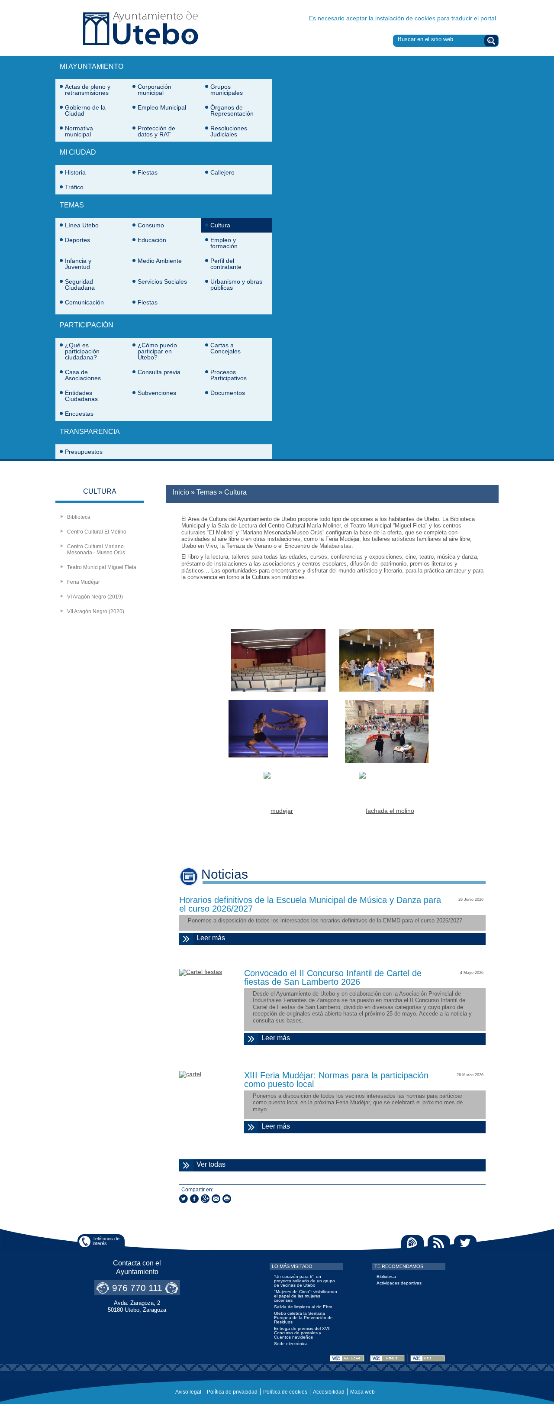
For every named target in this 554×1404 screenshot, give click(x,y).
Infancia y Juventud (78, 263)
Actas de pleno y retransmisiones (87, 89)
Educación (152, 239)
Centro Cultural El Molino (96, 532)
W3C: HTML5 (387, 1358)
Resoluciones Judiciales (228, 131)
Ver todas (244, 1164)
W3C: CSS (427, 1358)
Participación (86, 325)
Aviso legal (188, 1392)
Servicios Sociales (162, 281)
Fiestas (148, 172)
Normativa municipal (79, 131)
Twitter (465, 1242)
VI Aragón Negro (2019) (95, 597)
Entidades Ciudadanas (81, 395)
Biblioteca (78, 517)
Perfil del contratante (226, 263)
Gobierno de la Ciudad (85, 110)
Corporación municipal (154, 89)
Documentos (227, 392)
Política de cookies (285, 1392)
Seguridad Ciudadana (80, 284)
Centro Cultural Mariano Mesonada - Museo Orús (96, 549)
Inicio (181, 492)
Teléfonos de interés (106, 1241)
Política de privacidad (232, 1392)
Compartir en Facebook (194, 1198)
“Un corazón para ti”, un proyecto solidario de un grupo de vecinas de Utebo (304, 1281)
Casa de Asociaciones (83, 375)
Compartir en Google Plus (205, 1198)
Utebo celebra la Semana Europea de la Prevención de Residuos (303, 1317)
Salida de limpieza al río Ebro (303, 1306)
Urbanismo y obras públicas (236, 284)
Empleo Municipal (162, 107)
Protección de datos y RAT (156, 131)
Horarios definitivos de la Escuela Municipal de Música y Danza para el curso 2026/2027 (310, 904)
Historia (75, 172)
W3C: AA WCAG (347, 1358)
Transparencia (90, 431)
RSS (439, 1242)
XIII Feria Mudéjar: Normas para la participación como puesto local (336, 1080)
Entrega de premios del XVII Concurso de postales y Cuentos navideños (302, 1332)
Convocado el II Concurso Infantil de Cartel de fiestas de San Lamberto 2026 (333, 977)
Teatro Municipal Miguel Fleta (101, 567)
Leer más (339, 939)
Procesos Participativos (228, 375)
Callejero (222, 172)
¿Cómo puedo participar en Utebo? (157, 351)
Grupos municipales (226, 89)
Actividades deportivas (399, 1283)
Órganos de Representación (232, 110)
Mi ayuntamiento (91, 66)
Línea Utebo (82, 225)
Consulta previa (159, 372)
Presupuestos (84, 451)
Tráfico (74, 187)
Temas (72, 205)
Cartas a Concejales (225, 348)
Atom (412, 1242)
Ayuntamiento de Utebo (140, 28)
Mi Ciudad (78, 152)
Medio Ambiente (160, 260)
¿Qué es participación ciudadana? (82, 351)
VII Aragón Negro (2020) (95, 611)
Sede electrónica (291, 1343)
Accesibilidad (329, 1392)
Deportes (77, 239)
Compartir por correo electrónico (216, 1198)
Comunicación (84, 302)
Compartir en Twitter (183, 1198)
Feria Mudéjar (83, 582)
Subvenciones (157, 392)
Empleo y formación (224, 242)
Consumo (151, 225)
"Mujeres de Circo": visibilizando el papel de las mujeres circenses (305, 1296)
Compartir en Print (226, 1198)
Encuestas (79, 413)
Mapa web (362, 1392)
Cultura (220, 225)
